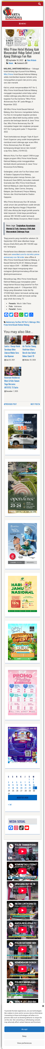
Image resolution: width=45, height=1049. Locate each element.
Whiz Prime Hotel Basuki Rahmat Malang (22, 323)
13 (21, 785)
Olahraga (32, 322)
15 (29, 785)
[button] (43, 1006)
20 (21, 787)
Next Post (35, 404)
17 (9, 787)
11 (13, 785)
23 (34, 787)
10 (9, 785)
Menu (23, 24)
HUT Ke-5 (25, 322)
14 (25, 785)
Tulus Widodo (31, 60)
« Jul (9, 804)
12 (17, 785)
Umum (11, 63)
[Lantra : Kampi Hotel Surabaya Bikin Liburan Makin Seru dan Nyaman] (12, 340)
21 (25, 787)
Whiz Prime (8, 74)
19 (17, 787)
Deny (24, 1036)
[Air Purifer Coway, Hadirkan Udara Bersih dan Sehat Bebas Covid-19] (30, 340)
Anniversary (10, 322)
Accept (24, 1029)
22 (30, 787)
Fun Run (18, 322)
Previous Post (11, 404)
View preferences (24, 1043)
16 (34, 785)
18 (13, 787)
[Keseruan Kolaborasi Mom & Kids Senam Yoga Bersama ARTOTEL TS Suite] (12, 371)
